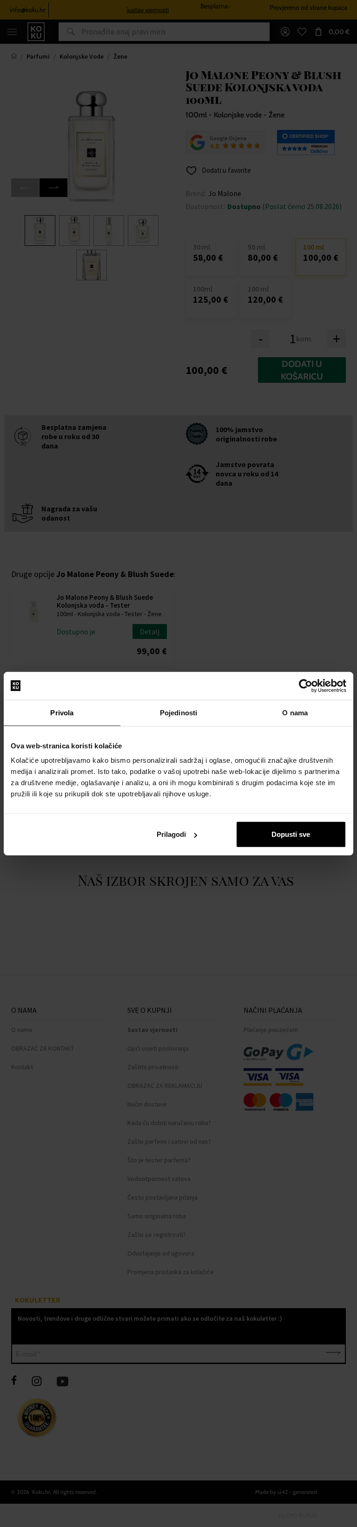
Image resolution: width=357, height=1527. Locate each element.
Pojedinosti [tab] (178, 712)
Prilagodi (171, 834)
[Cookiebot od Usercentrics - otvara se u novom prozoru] (305, 685)
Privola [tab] (61, 712)
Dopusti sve (290, 834)
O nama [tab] (295, 712)
